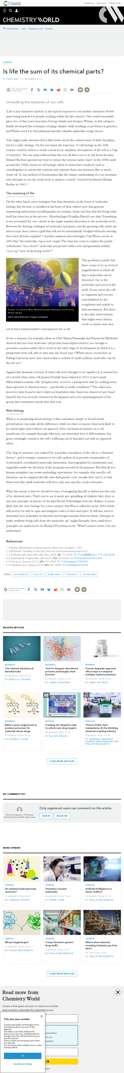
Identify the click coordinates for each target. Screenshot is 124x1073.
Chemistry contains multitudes (56, 890)
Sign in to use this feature (103, 82)
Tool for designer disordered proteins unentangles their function (61, 671)
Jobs (23, 28)
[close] (117, 82)
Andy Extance (99, 682)
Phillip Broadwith (97, 744)
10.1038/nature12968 (74, 565)
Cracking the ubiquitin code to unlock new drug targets (61, 726)
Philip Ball (13, 79)
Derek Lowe (57, 900)
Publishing (89, 3)
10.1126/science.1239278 (72, 561)
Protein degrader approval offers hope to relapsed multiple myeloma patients (100, 671)
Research (10, 665)
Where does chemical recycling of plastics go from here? (101, 945)
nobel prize (54, 574)
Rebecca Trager (19, 679)
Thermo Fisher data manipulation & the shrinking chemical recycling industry (101, 728)
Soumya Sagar (18, 739)
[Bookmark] (87, 90)
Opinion (7, 62)
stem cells (71, 574)
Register (62, 816)
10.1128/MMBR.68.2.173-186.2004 (93, 554)
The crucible (89, 574)
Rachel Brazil (58, 736)
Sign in (46, 816)
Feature (49, 721)
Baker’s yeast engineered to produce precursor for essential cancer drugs (21, 728)
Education (101, 3)
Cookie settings (22, 1064)
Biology (38, 574)
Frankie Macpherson (99, 741)
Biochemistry (21, 574)
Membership (115, 3)
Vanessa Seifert (19, 900)
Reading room (36, 28)
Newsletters (13, 28)
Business (90, 665)
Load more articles (62, 761)
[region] (22, 1042)
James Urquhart (60, 682)
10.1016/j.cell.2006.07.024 (85, 558)
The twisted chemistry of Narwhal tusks (19, 670)
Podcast (90, 721)
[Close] (41, 1016)
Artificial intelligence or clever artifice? (98, 890)
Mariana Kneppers (101, 739)
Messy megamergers (17, 942)
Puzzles (49, 28)
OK (22, 1056)
